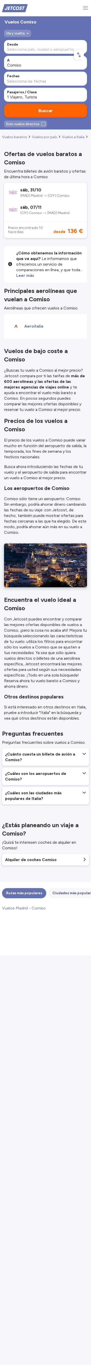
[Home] (15, 7)
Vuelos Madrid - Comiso (24, 908)
